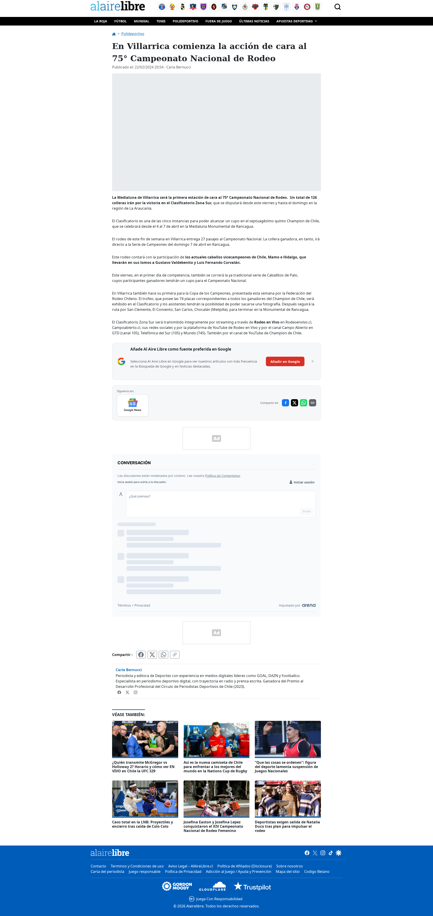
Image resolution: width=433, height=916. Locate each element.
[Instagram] (135, 692)
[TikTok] (331, 852)
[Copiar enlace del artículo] (175, 654)
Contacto (98, 866)
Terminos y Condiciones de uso (137, 866)
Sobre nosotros (289, 866)
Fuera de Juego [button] (218, 21)
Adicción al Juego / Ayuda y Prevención (238, 871)
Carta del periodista (107, 871)
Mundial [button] (141, 21)
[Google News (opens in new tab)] (133, 405)
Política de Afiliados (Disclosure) (244, 866)
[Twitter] (128, 692)
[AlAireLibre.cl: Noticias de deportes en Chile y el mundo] (110, 852)
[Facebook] (120, 692)
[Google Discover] (339, 852)
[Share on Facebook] (285, 403)
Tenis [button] (161, 21)
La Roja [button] (100, 21)
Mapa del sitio (288, 871)
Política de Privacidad (183, 871)
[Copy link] (312, 403)
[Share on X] (294, 403)
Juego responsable (145, 871)
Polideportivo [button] (185, 21)
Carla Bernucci (129, 669)
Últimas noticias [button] (254, 21)
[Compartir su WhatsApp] (163, 654)
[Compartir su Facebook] (141, 654)
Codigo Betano (316, 871)
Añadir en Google (285, 361)
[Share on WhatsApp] (303, 403)
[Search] (338, 7)
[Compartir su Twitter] (152, 654)
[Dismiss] (312, 361)
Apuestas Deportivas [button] (294, 21)
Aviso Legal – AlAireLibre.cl (190, 866)
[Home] (119, 6)
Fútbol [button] (120, 21)
